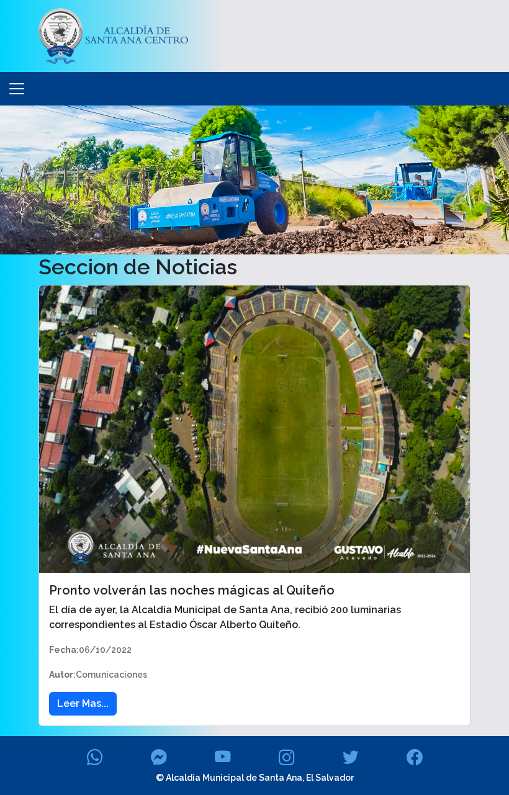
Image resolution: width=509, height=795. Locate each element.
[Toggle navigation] (17, 89)
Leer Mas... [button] (83, 703)
